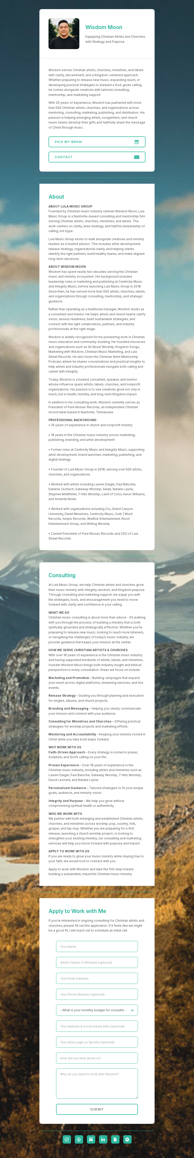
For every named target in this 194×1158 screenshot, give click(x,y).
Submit (97, 1109)
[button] (97, 142)
